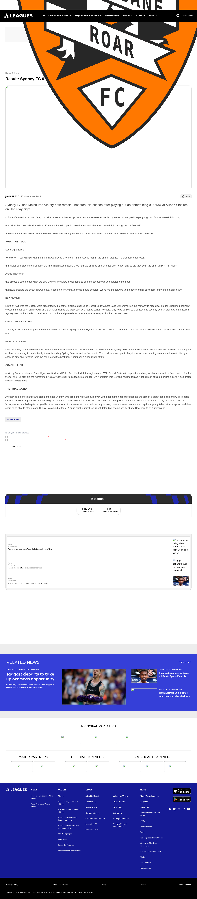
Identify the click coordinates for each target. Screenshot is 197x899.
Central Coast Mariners (95, 818)
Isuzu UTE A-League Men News (42, 797)
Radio (142, 832)
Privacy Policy (26, 437)
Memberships (112, 15)
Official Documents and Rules (150, 814)
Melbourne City (92, 830)
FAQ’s (142, 821)
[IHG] (98, 766)
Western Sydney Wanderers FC (120, 825)
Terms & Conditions (60, 884)
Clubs (139, 15)
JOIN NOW (188, 15)
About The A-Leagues (149, 796)
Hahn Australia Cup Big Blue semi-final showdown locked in (174, 694)
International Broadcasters (69, 851)
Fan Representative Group (151, 838)
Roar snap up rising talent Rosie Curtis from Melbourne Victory (30, 549)
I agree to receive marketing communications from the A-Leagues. (37, 440)
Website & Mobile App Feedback (149, 844)
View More (185, 662)
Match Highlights (65, 834)
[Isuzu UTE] (67, 737)
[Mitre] (76, 766)
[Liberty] (22, 766)
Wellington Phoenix (121, 818)
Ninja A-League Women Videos (68, 802)
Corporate (144, 802)
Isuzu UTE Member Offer (150, 851)
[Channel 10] (130, 766)
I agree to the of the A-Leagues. (29, 437)
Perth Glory (117, 807)
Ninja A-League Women (87, 15)
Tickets (61, 796)
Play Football (145, 868)
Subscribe (16, 447)
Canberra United (93, 813)
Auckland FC (91, 802)
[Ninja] (98, 737)
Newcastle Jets (119, 802)
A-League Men (13, 419)
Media (142, 857)
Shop (104, 884)
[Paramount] (152, 766)
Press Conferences (66, 845)
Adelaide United (92, 796)
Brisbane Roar (92, 807)
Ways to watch (146, 826)
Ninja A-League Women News (41, 805)
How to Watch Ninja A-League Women (67, 818)
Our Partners (145, 863)
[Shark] (129, 737)
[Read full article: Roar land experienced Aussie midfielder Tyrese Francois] (181, 581)
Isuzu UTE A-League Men (55, 15)
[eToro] (44, 766)
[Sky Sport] (175, 766)
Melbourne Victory (120, 796)
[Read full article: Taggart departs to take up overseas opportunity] (181, 565)
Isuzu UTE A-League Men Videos (69, 810)
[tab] (87, 510)
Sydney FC (117, 813)
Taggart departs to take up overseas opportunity (25, 568)
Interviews (62, 839)
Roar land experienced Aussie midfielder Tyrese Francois (28, 583)
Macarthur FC (91, 824)
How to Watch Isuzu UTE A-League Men (68, 826)
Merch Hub (144, 807)
